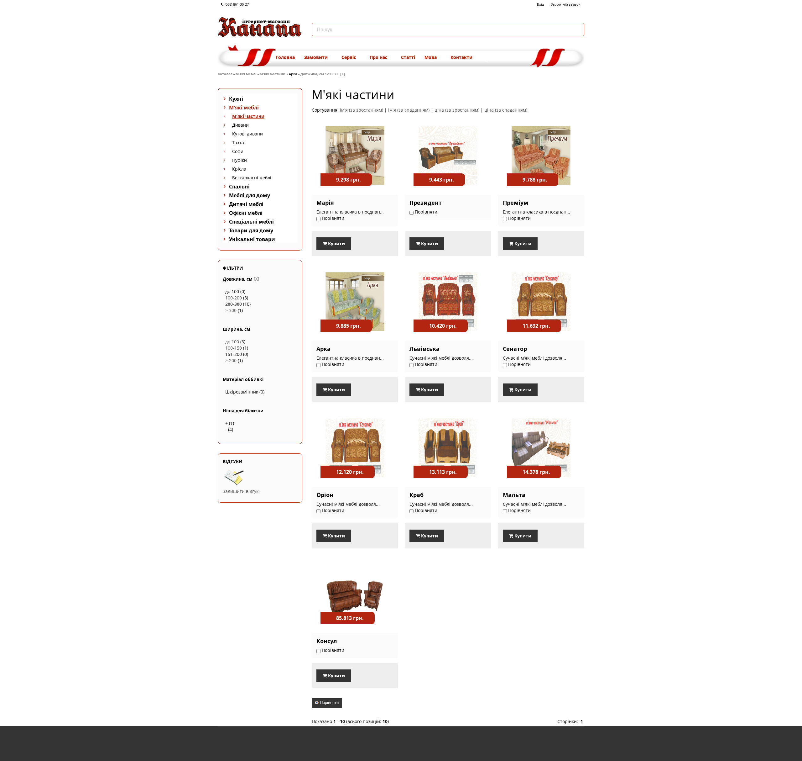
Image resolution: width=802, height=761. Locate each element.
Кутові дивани (247, 134)
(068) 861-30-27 (236, 4)
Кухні (236, 98)
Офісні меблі (246, 212)
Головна (285, 57)
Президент (425, 202)
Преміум (515, 202)
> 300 (231, 310)
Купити (336, 243)
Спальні (239, 186)
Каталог (225, 73)
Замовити (316, 57)
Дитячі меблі (246, 204)
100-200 (233, 298)
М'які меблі (246, 73)
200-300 (233, 304)
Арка (323, 348)
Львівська (424, 348)
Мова (431, 57)
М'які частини (272, 73)
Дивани (240, 125)
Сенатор (515, 348)
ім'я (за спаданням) (409, 110)
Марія (325, 202)
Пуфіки (239, 160)
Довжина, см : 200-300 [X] (322, 73)
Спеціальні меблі (251, 221)
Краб (416, 495)
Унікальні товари (252, 239)
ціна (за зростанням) (457, 110)
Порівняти (329, 702)
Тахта (238, 142)
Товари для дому (251, 230)
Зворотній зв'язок (566, 4)
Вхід (540, 4)
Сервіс (349, 57)
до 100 (232, 342)
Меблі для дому (249, 195)
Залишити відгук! (241, 491)
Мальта (514, 495)
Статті (408, 57)
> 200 (231, 360)
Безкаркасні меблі (251, 178)
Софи (237, 151)
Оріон (324, 495)
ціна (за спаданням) (505, 110)
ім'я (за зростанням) (361, 110)
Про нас (379, 57)
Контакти (461, 57)
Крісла (239, 169)
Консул (326, 641)
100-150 (233, 348)
